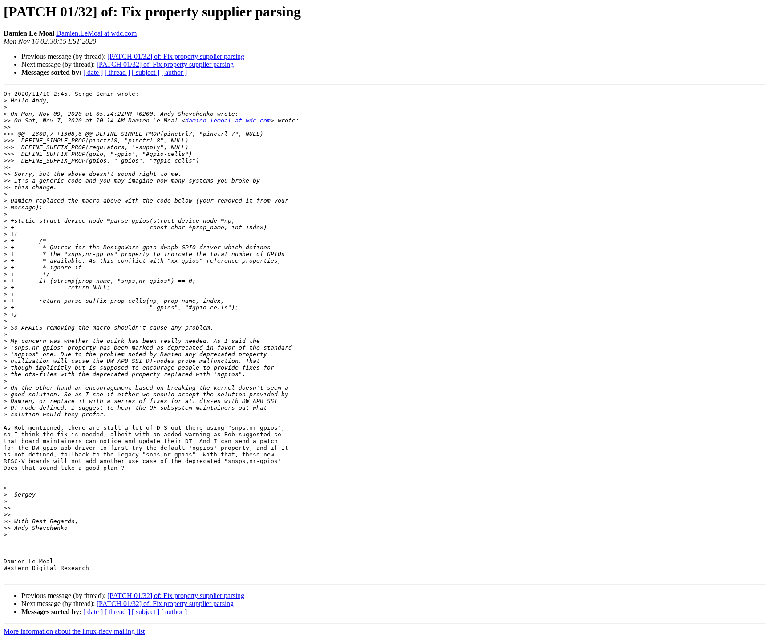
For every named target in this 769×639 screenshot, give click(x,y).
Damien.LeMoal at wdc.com (96, 33)
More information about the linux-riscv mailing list (74, 631)
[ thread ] (117, 72)
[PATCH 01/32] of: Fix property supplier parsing (175, 56)
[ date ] (93, 72)
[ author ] (174, 72)
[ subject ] (145, 72)
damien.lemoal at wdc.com (228, 120)
